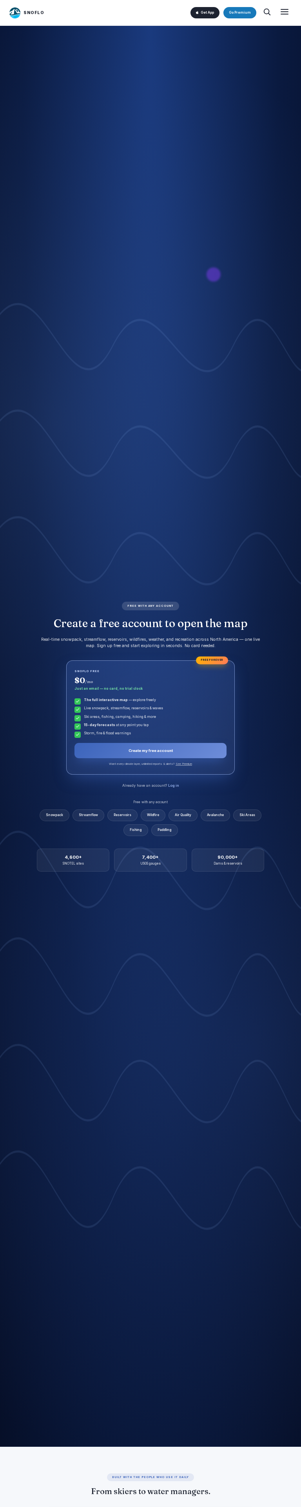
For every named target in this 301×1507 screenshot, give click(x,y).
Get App (207, 12)
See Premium (184, 764)
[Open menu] (284, 13)
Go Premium (240, 12)
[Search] (267, 12)
